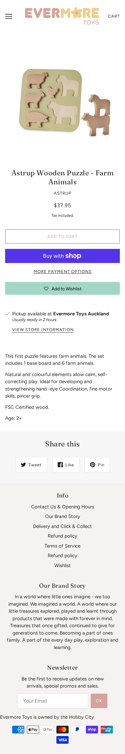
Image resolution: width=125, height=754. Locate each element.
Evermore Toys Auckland (81, 314)
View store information (43, 330)
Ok (99, 700)
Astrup (62, 193)
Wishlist (62, 565)
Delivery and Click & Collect (62, 526)
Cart (114, 16)
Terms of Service (62, 546)
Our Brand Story (62, 516)
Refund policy (62, 536)
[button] (62, 288)
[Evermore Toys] (62, 16)
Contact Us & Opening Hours (62, 507)
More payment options (63, 271)
